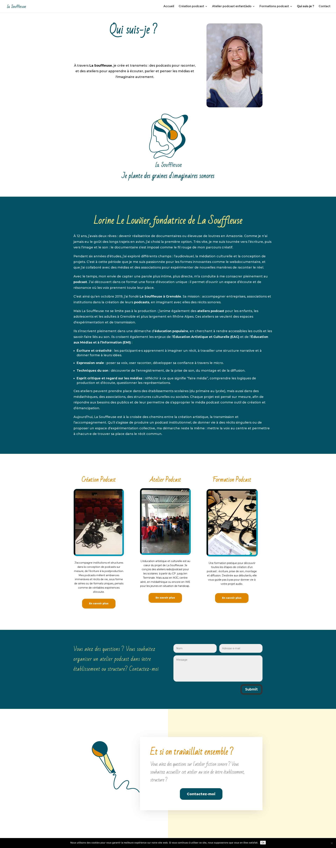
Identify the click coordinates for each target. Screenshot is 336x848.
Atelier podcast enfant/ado (231, 6)
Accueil (168, 6)
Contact (324, 6)
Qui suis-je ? (305, 6)
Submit (251, 689)
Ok (262, 842)
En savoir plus (98, 603)
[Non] (331, 843)
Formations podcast (274, 6)
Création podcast (191, 6)
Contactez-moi (201, 794)
